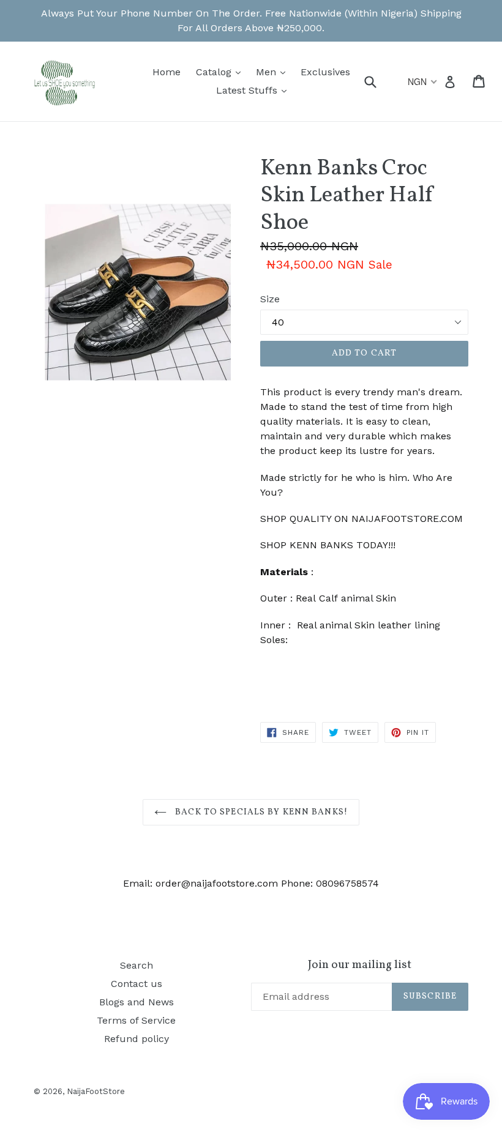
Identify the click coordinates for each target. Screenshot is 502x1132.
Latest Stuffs (254, 90)
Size (270, 299)
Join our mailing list (359, 965)
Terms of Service (136, 1020)
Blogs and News (136, 1002)
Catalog (221, 71)
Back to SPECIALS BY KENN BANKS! (260, 812)
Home (166, 72)
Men (273, 71)
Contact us (136, 983)
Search (136, 965)
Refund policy (136, 1038)
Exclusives (325, 72)
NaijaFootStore (96, 1091)
